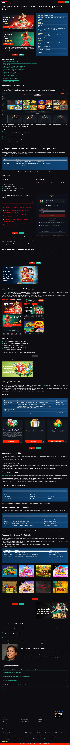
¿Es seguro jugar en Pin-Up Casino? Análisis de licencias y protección (20, 63)
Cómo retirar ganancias (9, 73)
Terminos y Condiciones (24, 721)
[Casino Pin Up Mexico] (58, 712)
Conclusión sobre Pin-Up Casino (11, 80)
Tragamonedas (7, 517)
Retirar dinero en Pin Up (6, 475)
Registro (14, 54)
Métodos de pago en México (10, 72)
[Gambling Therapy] (59, 714)
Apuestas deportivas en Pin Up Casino (12, 77)
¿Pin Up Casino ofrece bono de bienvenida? (14, 684)
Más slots (35, 599)
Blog (21, 715)
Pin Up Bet (3, 715)
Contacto (22, 723)
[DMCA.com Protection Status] (5, 741)
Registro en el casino (5, 726)
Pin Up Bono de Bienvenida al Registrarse (13, 67)
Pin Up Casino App (5, 292)
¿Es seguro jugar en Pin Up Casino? (12, 672)
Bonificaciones (4, 721)
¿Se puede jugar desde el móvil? (11, 689)
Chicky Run (39, 717)
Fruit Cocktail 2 (40, 723)
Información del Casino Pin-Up (10, 61)
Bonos (21, 54)
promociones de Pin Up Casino (36, 258)
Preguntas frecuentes (8, 81)
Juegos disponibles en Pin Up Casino (12, 75)
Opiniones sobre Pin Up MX (10, 78)
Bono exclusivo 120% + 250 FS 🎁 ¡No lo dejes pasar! (35, 743)
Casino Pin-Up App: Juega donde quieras (13, 69)
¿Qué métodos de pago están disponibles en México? (17, 676)
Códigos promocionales (5, 719)
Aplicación (3, 717)
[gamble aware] (59, 716)
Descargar (35, 356)
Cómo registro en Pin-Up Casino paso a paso (14, 66)
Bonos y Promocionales (9, 70)
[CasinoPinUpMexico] (55, 712)
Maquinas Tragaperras (5, 723)
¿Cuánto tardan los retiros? (10, 680)
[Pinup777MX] (62, 712)
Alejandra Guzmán (10, 660)
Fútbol (3, 728)
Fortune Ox (39, 721)
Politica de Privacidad (24, 719)
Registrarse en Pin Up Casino (7, 200)
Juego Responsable (24, 717)
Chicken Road (40, 715)
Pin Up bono (43, 385)
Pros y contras (6, 64)
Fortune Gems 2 (40, 719)
